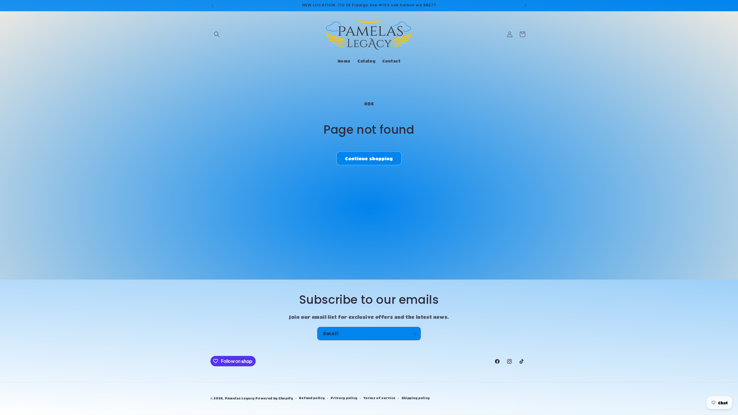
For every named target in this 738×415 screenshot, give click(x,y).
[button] (216, 34)
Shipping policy (416, 398)
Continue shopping (369, 158)
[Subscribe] (414, 333)
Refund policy (312, 398)
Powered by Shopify (274, 398)
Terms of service (380, 398)
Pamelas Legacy (240, 398)
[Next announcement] (525, 5)
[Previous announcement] (212, 5)
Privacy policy (344, 398)
